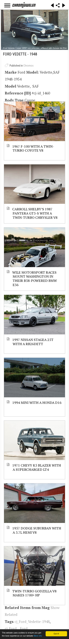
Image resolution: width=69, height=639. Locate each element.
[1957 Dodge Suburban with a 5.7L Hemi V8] (34, 503)
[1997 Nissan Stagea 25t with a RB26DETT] (34, 314)
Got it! (56, 633)
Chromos (28, 65)
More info (38, 635)
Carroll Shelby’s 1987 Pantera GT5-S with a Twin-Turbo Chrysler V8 (35, 213)
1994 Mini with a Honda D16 (37, 402)
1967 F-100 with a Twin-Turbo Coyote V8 (33, 148)
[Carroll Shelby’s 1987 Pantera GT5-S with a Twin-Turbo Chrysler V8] (34, 184)
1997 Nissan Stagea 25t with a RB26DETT (33, 341)
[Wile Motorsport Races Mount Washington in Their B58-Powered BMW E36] (34, 247)
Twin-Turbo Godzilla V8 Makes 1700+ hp (35, 593)
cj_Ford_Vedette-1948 (32, 621)
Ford (24, 628)
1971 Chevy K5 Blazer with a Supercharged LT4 (37, 467)
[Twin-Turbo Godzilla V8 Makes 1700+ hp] (34, 566)
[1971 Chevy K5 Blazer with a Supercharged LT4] (34, 440)
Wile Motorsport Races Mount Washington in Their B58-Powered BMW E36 (35, 278)
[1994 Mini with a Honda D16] (34, 377)
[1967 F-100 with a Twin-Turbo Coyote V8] (34, 121)
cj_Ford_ (11, 628)
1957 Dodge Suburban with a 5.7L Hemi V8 (37, 530)
